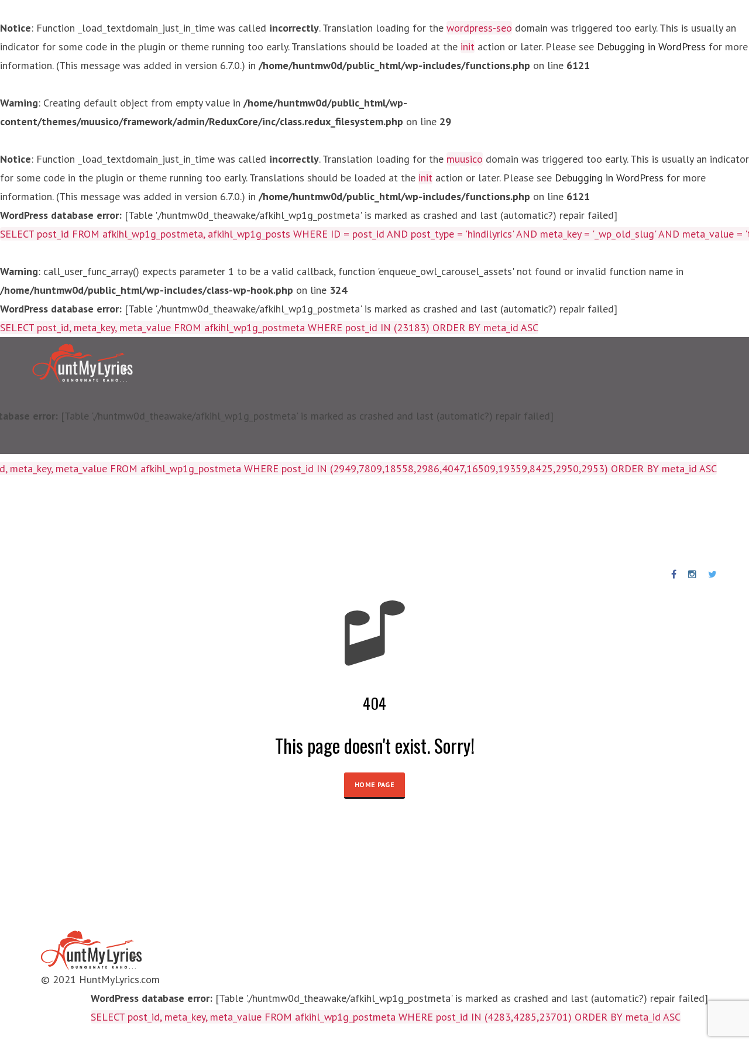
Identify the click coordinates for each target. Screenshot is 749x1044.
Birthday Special (178, 521)
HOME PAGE (374, 784)
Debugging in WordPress (651, 46)
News (356, 521)
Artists (107, 521)
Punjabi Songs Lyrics (280, 521)
